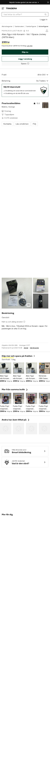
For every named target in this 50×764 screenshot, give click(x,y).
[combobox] (25, 14)
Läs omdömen (22, 124)
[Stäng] (48, 2)
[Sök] (45, 14)
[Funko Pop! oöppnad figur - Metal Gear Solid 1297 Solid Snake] (18, 398)
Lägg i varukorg (25, 59)
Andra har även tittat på (16, 420)
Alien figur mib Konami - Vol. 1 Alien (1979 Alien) (18, 377)
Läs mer (30, 46)
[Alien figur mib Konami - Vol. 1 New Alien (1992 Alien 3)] (31, 368)
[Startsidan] (11, 8)
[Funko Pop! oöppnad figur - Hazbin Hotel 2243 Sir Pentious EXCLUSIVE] (31, 398)
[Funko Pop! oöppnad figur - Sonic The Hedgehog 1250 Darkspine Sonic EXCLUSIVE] (5, 398)
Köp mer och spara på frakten (17, 356)
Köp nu (25, 52)
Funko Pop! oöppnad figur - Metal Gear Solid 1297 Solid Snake (18, 407)
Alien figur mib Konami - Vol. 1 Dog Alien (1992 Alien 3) (5, 377)
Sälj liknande (34, 348)
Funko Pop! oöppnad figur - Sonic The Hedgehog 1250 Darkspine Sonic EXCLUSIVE (5, 407)
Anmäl (26, 348)
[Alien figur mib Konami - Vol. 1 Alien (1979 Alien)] (18, 368)
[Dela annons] (47, 30)
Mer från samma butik (15, 389)
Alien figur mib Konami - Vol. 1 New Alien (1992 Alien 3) (31, 377)
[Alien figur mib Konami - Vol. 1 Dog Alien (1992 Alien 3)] (5, 368)
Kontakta (7, 124)
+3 (40, 301)
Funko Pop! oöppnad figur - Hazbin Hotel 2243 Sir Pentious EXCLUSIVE (31, 407)
